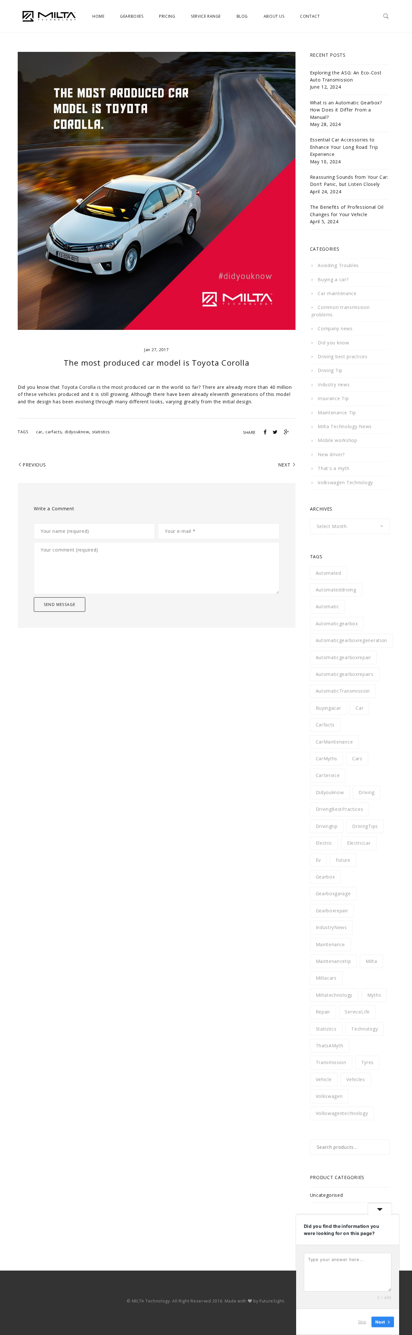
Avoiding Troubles (338, 265)
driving (367, 792)
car (39, 432)
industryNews (331, 927)
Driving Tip (330, 370)
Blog (242, 16)
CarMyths (327, 758)
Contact (310, 16)
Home (98, 16)
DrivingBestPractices (339, 809)
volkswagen (329, 1096)
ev (318, 860)
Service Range (206, 16)
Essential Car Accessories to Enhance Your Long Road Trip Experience (344, 147)
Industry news (334, 384)
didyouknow (77, 432)
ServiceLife (357, 1012)
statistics (101, 432)
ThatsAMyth (329, 1045)
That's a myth (333, 468)
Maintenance (330, 944)
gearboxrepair (332, 911)
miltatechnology (334, 995)
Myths (374, 995)
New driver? (331, 454)
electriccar (359, 843)
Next (284, 465)
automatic (327, 606)
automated (328, 573)
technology (364, 1029)
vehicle (324, 1079)
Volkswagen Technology (345, 482)
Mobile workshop (337, 440)
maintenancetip (333, 961)
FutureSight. (272, 1301)
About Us (274, 16)
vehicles (355, 1079)
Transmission (331, 1062)
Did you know (333, 343)
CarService (328, 775)
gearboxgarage (333, 893)
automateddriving (336, 590)
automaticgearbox (337, 623)
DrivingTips (365, 826)
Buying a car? (333, 279)
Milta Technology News (345, 426)
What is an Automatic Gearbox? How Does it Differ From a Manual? (346, 110)
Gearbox (325, 877)
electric (324, 843)
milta (371, 961)
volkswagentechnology (342, 1113)
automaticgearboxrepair (343, 657)
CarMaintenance (334, 742)
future (343, 860)
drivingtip (327, 826)
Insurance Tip (333, 398)
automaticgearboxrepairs (345, 674)
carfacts (53, 432)
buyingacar (328, 708)
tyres (367, 1062)
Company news (335, 328)
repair (323, 1012)
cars (357, 758)
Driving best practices (342, 356)
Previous (34, 465)
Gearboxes (131, 16)
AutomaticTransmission (343, 691)
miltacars (326, 978)
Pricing (167, 16)
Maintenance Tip (337, 412)
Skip (362, 1321)
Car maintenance (337, 293)
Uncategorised (326, 1195)
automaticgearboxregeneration (352, 640)
